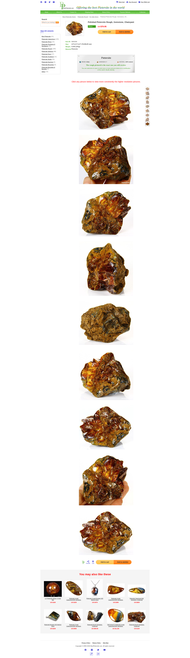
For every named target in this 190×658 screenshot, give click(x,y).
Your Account (133, 2)
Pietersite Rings (48, 42)
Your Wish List (145, 2)
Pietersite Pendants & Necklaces (48, 45)
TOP (93, 563)
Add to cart (107, 32)
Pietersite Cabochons (50, 39)
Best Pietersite (48, 36)
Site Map (105, 643)
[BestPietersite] (66, 5)
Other (45, 71)
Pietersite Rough (49, 49)
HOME (83, 562)
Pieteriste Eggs (48, 54)
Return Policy (96, 643)
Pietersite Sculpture (49, 56)
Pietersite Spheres (49, 51)
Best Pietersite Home (69, 17)
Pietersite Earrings (48, 62)
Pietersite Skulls (48, 59)
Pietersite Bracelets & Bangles (48, 68)
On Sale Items (93, 17)
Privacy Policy (86, 643)
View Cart (122, 2)
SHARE (88, 563)
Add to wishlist (124, 32)
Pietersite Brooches (49, 65)
